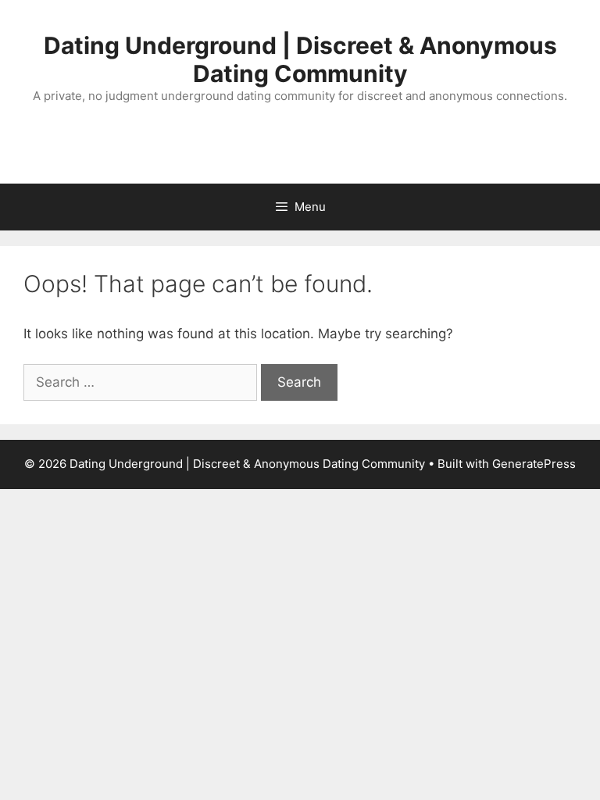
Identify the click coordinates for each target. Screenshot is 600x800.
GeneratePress (534, 463)
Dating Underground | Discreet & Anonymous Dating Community (300, 59)
